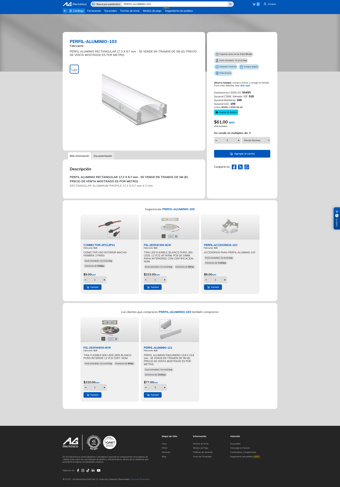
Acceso (271, 4)
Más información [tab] (79, 155)
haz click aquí (242, 85)
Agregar (94, 287)
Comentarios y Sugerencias (243, 452)
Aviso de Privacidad (202, 456)
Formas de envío (130, 10)
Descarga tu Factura (240, 448)
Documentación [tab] (103, 155)
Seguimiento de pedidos (179, 10)
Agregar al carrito (244, 153)
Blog (164, 456)
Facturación (94, 10)
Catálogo (78, 10)
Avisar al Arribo (227, 112)
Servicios (166, 452)
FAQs (164, 448)
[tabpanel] (142, 105)
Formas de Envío (201, 443)
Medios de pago (152, 10)
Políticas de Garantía (202, 452)
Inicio (164, 443)
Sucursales (110, 10)
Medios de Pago (200, 448)
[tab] (74, 69)
